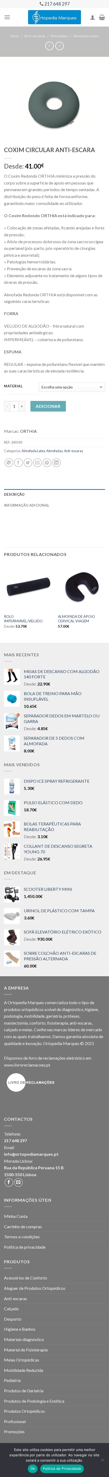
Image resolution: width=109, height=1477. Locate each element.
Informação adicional (26, 505)
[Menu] (7, 17)
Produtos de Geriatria (23, 1390)
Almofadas (59, 36)
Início (14, 36)
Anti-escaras (35, 36)
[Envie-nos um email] (18, 1182)
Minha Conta (16, 1216)
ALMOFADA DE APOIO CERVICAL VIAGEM (76, 618)
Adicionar (48, 406)
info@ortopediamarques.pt (31, 1154)
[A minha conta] (92, 17)
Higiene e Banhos (19, 1329)
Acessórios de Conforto (25, 1277)
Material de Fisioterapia (26, 1349)
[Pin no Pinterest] (47, 462)
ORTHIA (28, 431)
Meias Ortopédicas (21, 1359)
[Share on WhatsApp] (8, 462)
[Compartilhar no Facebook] (18, 462)
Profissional (15, 1421)
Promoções (14, 1431)
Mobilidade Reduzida (23, 1370)
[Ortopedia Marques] (54, 17)
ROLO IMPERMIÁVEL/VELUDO (23, 618)
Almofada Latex (86, 36)
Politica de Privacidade (62, 1468)
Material (13, 386)
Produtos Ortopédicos (24, 1411)
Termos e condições (22, 1236)
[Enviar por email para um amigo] (37, 462)
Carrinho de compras (23, 1226)
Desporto (12, 1318)
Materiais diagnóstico (24, 1339)
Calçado (11, 1308)
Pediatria (12, 1380)
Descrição (14, 494)
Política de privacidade (25, 1246)
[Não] (102, 1461)
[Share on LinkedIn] (56, 462)
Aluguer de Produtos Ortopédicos (34, 1288)
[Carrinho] (102, 17)
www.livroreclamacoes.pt (27, 1064)
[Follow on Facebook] (8, 1182)
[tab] (54, 494)
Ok (32, 1468)
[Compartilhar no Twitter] (28, 462)
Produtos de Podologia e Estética (34, 1400)
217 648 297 (15, 1140)
